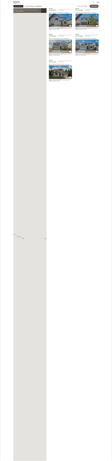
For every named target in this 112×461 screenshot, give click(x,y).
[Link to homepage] (16, 2)
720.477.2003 (82, 6)
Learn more (62, 10)
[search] (93, 2)
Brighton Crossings (67, 28)
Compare (69, 41)
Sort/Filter (19, 6)
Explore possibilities (19, 11)
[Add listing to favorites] (70, 26)
